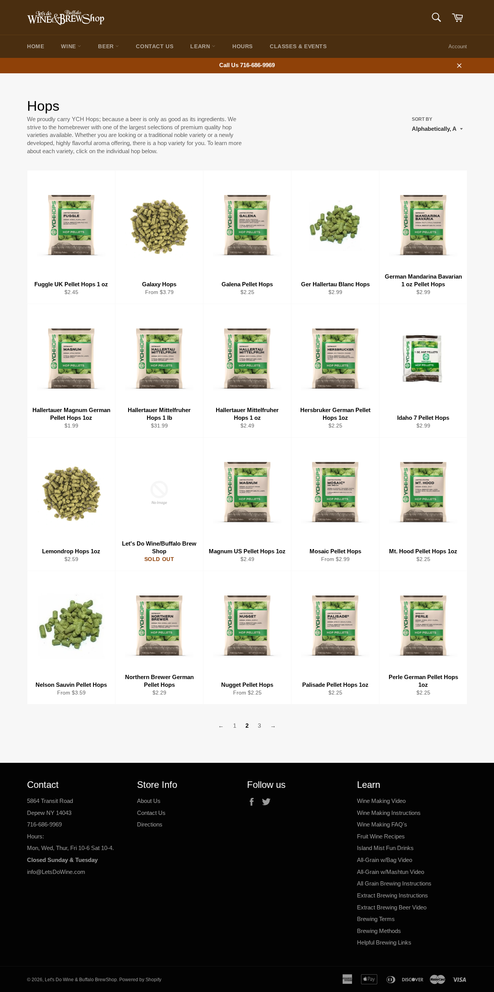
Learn (201, 46)
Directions (149, 824)
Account (457, 46)
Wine (69, 46)
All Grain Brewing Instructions (394, 883)
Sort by (422, 119)
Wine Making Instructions (389, 812)
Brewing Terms (376, 919)
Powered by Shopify (140, 979)
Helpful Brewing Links (384, 942)
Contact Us (154, 46)
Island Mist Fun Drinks (385, 848)
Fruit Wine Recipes (381, 836)
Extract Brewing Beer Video (391, 907)
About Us (149, 801)
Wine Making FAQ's (382, 824)
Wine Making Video (381, 801)
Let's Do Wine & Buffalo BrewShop (81, 979)
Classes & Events (298, 46)
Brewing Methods (379, 931)
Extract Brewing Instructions (392, 895)
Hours (242, 46)
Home (35, 46)
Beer (106, 46)
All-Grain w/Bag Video (384, 860)
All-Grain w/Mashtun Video (390, 872)
